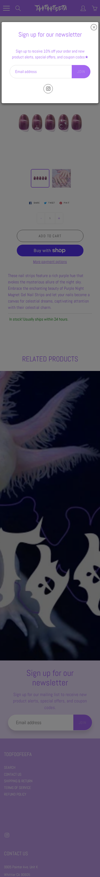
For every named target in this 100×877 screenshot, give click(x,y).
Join (81, 71)
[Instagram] (48, 88)
